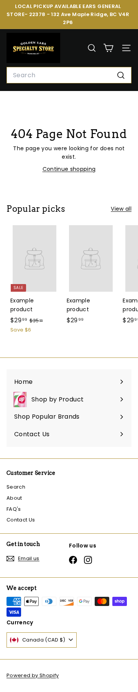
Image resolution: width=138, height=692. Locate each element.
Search (16, 487)
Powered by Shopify (33, 675)
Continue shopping (69, 169)
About (14, 498)
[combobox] (69, 75)
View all (121, 209)
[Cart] (108, 48)
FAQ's (14, 509)
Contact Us (21, 519)
